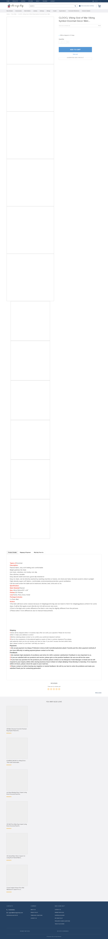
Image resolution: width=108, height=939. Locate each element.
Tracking (45, 1)
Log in (95, 1)
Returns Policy (59, 918)
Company (33, 906)
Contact (52, 1)
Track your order (59, 924)
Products (15, 1)
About (37, 1)
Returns (30, 1)
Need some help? (60, 906)
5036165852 (11, 909)
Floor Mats (14, 14)
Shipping (23, 1)
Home (8, 1)
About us (33, 909)
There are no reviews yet (64, 25)
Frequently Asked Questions (62, 921)
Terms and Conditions (36, 915)
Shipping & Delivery (60, 915)
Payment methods (59, 912)
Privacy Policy (34, 912)
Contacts (10, 906)
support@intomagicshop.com (15, 912)
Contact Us (34, 918)
